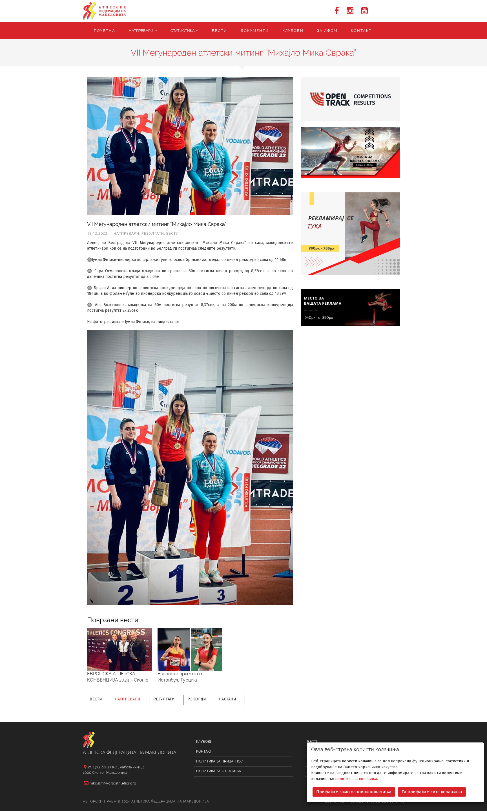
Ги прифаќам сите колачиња (432, 791)
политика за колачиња (356, 778)
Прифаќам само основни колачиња (353, 791)
